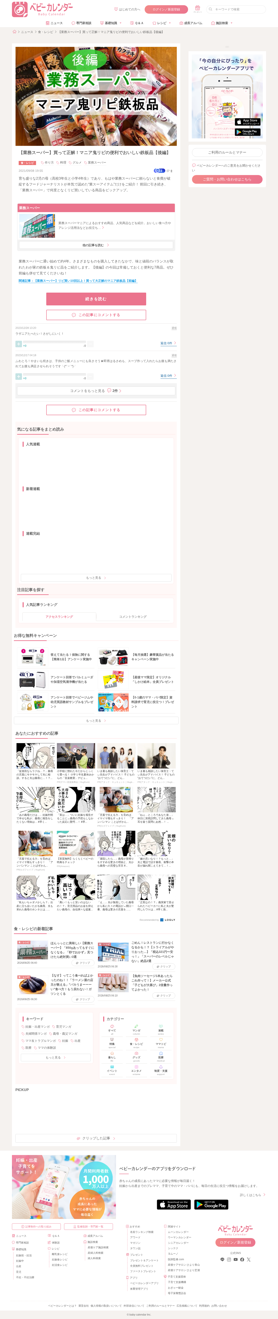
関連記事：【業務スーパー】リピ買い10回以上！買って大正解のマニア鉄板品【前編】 (78, 280)
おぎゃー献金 (176, 1287)
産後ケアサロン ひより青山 (183, 1264)
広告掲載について (187, 1305)
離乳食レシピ (60, 1254)
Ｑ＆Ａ (139, 23)
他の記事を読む (93, 245)
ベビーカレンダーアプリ (144, 1283)
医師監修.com (176, 1259)
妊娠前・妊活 (24, 1255)
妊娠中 (20, 1260)
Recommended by (150, 920)
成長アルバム (193, 23)
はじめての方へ (129, 9)
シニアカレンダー (178, 1242)
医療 (28, 1047)
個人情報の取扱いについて (106, 1305)
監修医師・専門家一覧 (90, 1226)
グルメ (77, 162)
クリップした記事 (96, 1138)
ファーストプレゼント (143, 1271)
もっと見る (93, 577)
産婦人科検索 (95, 1252)
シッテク (173, 1248)
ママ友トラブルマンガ (40, 1040)
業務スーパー (97, 162)
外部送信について (134, 1305)
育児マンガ (63, 1026)
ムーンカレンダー (178, 1232)
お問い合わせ (219, 1305)
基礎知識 (111, 23)
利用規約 (204, 1305)
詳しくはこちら (250, 1195)
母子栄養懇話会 (177, 1293)
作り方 (49, 162)
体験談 (56, 1242)
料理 (63, 162)
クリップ (85, 962)
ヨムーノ (173, 1253)
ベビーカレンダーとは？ (62, 1305)
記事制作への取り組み (38, 1226)
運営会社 (83, 1305)
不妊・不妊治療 (25, 1277)
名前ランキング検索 (142, 1232)
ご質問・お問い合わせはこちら (227, 179)
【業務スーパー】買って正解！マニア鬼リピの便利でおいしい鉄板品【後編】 (111, 32)
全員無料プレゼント (142, 1265)
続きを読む (96, 299)
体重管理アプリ (139, 1288)
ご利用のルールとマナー (227, 152)
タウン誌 (135, 1248)
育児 (18, 1271)
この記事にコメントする (100, 315)
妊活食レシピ (60, 1265)
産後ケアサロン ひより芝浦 (183, 1270)
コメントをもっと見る (94, 391)
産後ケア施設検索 (98, 1247)
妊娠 (65, 1040)
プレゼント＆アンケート (144, 1260)
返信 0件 (167, 343)
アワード (135, 1237)
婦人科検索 (94, 1258)
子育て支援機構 (177, 1282)
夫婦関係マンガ (36, 1033)
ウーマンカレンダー (179, 1237)
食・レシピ (45, 32)
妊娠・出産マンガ (37, 1026)
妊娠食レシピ (60, 1259)
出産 (77, 1040)
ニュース (57, 23)
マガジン (135, 1242)
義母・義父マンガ (65, 1033)
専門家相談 (83, 23)
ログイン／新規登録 (166, 9)
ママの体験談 (47, 1047)
